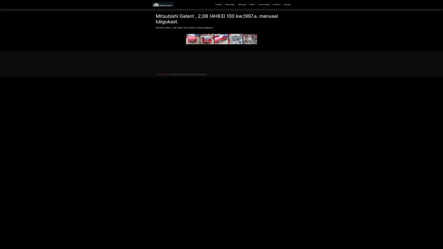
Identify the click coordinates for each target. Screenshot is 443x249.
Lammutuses (264, 4)
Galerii (252, 4)
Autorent (277, 4)
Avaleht (218, 4)
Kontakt (287, 4)
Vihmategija (161, 74)
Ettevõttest (230, 4)
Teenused (242, 4)
